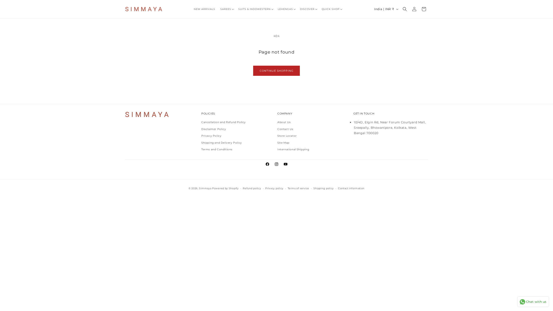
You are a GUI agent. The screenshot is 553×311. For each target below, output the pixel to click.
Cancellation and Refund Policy (223, 122)
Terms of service (298, 188)
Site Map (283, 142)
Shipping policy (323, 188)
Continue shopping (276, 70)
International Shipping (293, 149)
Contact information (351, 188)
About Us (284, 122)
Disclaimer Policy (213, 129)
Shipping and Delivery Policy (221, 142)
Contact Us (285, 129)
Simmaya (205, 188)
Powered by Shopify (225, 188)
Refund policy (252, 188)
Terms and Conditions (216, 149)
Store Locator (287, 135)
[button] (227, 9)
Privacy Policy (211, 135)
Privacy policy (274, 188)
